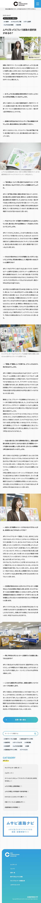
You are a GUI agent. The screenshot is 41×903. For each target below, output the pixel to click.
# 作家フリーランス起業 (10, 739)
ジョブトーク (9, 773)
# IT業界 (6, 21)
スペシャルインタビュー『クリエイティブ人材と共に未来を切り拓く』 (21, 780)
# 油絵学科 (7, 742)
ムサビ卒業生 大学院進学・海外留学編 (17, 791)
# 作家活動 (28, 742)
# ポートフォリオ (17, 742)
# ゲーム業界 (27, 21)
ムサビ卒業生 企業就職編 (13, 786)
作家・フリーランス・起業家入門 (15, 802)
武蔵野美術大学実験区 (12, 807)
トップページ (13, 864)
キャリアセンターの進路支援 (17, 880)
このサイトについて (15, 884)
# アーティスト (24, 749)
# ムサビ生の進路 (8, 25)
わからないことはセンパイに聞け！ (16, 797)
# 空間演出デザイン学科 (10, 749)
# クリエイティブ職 (16, 21)
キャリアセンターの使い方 (10, 18)
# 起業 (27, 746)
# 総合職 (18, 25)
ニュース (12, 868)
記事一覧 (12, 872)
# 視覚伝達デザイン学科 (26, 739)
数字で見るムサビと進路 (16, 876)
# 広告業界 (7, 746)
